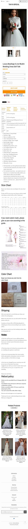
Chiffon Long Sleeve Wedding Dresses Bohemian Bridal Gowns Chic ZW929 (21, 432)
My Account (14, 497)
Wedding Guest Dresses (9, 109)
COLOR (4, 76)
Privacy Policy (14, 487)
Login (14, 498)
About (14, 475)
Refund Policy (14, 489)
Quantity (5, 81)
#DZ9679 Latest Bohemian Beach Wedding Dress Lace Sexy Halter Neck (21, 459)
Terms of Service (14, 490)
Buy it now (14, 91)
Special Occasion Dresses (16, 109)
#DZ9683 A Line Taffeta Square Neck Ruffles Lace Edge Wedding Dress (7, 432)
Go (25, 512)
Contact (14, 477)
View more (14, 407)
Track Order (14, 480)
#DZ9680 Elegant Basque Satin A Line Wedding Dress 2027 (7, 458)
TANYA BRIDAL (14, 4)
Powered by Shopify (14, 524)
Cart (23, 1)
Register (14, 500)
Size (6, 72)
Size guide (7, 72)
